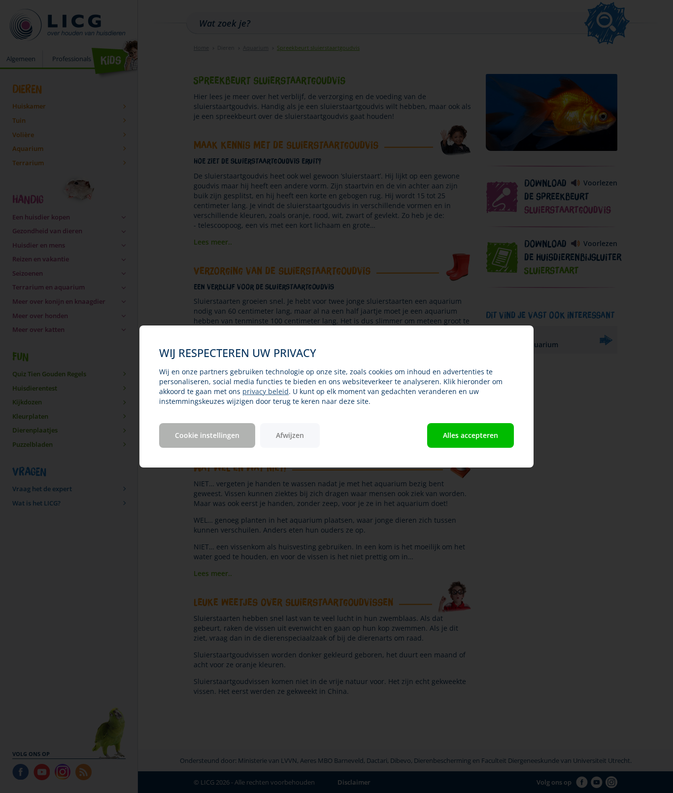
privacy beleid (265, 391)
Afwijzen (290, 435)
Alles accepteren (470, 435)
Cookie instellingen (207, 435)
